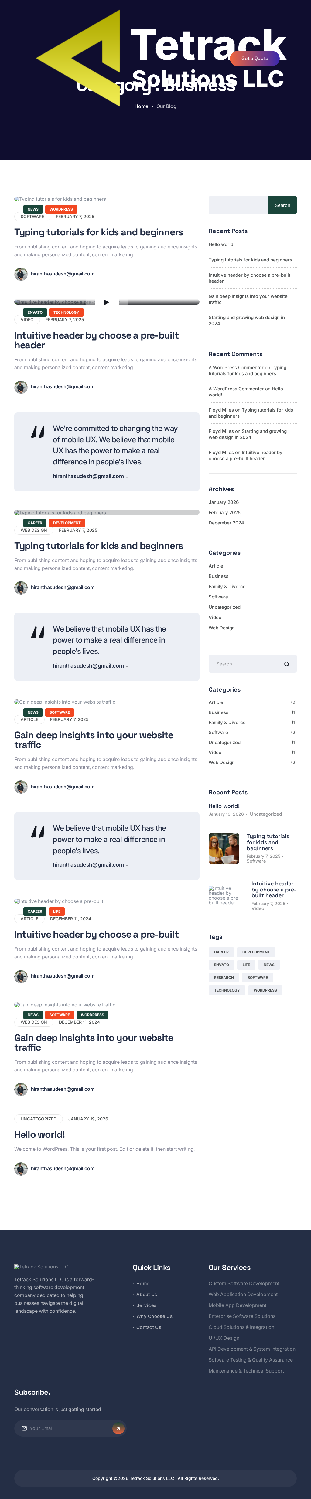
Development (67, 522)
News (33, 209)
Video (215, 617)
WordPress (61, 209)
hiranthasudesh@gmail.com (62, 274)
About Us (146, 1294)
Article (216, 566)
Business (218, 576)
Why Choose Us (154, 1316)
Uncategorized (38, 1118)
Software (60, 712)
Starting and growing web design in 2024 (248, 434)
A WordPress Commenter (236, 389)
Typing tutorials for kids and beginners (98, 232)
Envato (35, 312)
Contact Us (148, 1327)
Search (282, 205)
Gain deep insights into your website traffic (93, 740)
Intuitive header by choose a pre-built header (96, 340)
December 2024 (226, 523)
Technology (66, 312)
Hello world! (39, 1134)
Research (224, 977)
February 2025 (225, 512)
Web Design (222, 628)
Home (142, 1283)
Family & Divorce (227, 586)
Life (56, 911)
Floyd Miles (221, 410)
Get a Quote (254, 58)
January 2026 (224, 502)
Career (35, 522)
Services (146, 1305)
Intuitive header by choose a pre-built (96, 934)
